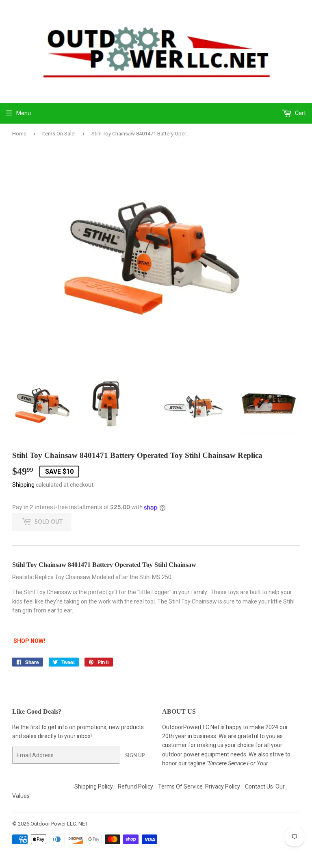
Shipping (23, 484)
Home (19, 134)
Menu (23, 113)
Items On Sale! (59, 134)
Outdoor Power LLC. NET (59, 824)
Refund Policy (135, 786)
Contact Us (259, 786)
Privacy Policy (222, 786)
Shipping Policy (93, 786)
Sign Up (135, 755)
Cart (300, 113)
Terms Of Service (180, 786)
